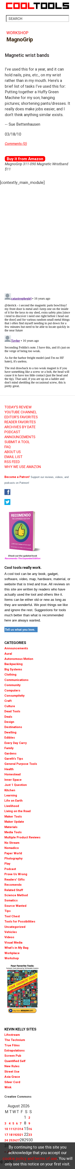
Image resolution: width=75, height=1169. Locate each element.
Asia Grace (12, 1077)
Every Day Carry (15, 743)
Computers (12, 690)
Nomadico (11, 848)
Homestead (12, 774)
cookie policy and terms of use (30, 1158)
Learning (10, 795)
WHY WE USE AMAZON (22, 467)
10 (6, 1129)
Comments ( (14, 144)
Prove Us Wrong (15, 874)
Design (9, 722)
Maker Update (14, 821)
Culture (9, 706)
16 (30, 1129)
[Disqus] (37, 238)
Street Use (11, 1071)
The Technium (14, 1040)
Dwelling (10, 732)
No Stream (11, 843)
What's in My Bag (16, 948)
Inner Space (13, 780)
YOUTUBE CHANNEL (20, 412)
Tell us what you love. (20, 629)
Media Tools (13, 832)
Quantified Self (15, 1061)
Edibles (9, 737)
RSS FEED (12, 462)
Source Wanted (15, 906)
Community (12, 685)
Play (7, 863)
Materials (10, 827)
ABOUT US (12, 452)
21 (21, 1135)
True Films (12, 1045)
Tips (7, 911)
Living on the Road (17, 811)
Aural (8, 653)
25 (10, 1140)
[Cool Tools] (37, 6)
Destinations (13, 727)
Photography (13, 858)
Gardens (10, 753)
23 (30, 1135)
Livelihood (11, 806)
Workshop (17, 32)
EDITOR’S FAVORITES (21, 417)
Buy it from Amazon (25, 158)
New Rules (11, 1066)
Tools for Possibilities (19, 921)
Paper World (13, 853)
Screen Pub (12, 1055)
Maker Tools (13, 816)
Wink (7, 1087)
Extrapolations (14, 1050)
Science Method (16, 895)
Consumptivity (14, 695)
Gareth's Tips (13, 758)
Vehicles (10, 932)
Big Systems (13, 669)
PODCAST (12, 432)
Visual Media (13, 942)
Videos (9, 937)
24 (6, 1140)
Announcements (16, 648)
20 (18, 1135)
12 (14, 1129)
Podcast (10, 869)
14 (21, 1129)
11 (10, 1129)
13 (18, 1129)
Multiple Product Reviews (22, 837)
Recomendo (13, 884)
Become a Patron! (17, 477)
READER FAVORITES (20, 422)
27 (18, 1140)
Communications (16, 680)
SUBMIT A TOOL (17, 442)
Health (9, 769)
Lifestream (12, 1035)
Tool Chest (12, 916)
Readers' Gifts (14, 879)
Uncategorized (14, 927)
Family (9, 748)
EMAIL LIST (13, 457)
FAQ (7, 447)
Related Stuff (13, 890)
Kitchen (9, 790)
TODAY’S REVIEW (18, 407)
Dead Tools (12, 711)
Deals (8, 716)
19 (14, 1135)
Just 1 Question (15, 785)
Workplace (12, 953)
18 (10, 1135)
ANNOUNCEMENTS (19, 437)
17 (6, 1135)
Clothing (10, 674)
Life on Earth (13, 800)
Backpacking (13, 664)
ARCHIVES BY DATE (20, 427)
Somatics (11, 900)
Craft (8, 701)
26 (14, 1140)
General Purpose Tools (20, 764)
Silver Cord (12, 1082)
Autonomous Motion (18, 659)
